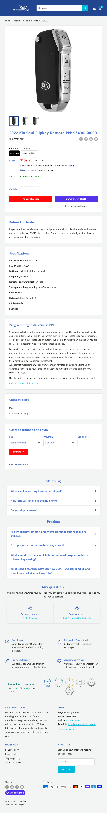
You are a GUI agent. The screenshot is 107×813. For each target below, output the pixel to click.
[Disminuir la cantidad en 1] (23, 189)
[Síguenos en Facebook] (7, 787)
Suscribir (66, 769)
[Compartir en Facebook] (81, 139)
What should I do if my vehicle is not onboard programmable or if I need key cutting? (49, 557)
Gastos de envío (27, 170)
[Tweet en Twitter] (91, 139)
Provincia (48, 436)
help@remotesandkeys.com (77, 617)
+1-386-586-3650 (30, 617)
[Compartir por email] (96, 139)
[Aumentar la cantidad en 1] (37, 189)
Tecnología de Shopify (14, 804)
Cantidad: (14, 189)
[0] (99, 8)
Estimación (18, 451)
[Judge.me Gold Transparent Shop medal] (69, 682)
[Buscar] (85, 8)
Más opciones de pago (76, 206)
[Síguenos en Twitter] (12, 787)
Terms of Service (13, 762)
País (11, 436)
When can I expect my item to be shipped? (36, 491)
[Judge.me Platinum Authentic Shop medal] (58, 682)
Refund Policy (12, 754)
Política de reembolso (19, 464)
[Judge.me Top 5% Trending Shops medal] (69, 691)
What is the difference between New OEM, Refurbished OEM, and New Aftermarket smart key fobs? (50, 571)
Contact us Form (66, 729)
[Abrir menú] (6, 8)
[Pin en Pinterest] (86, 139)
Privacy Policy (12, 749)
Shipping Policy (12, 758)
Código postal (84, 436)
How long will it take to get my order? (34, 500)
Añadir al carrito (31, 198)
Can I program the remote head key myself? (37, 545)
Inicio (7, 20)
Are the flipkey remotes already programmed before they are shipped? (48, 534)
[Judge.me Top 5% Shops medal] (91, 682)
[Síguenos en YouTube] (22, 787)
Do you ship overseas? (24, 510)
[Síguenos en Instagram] (17, 787)
